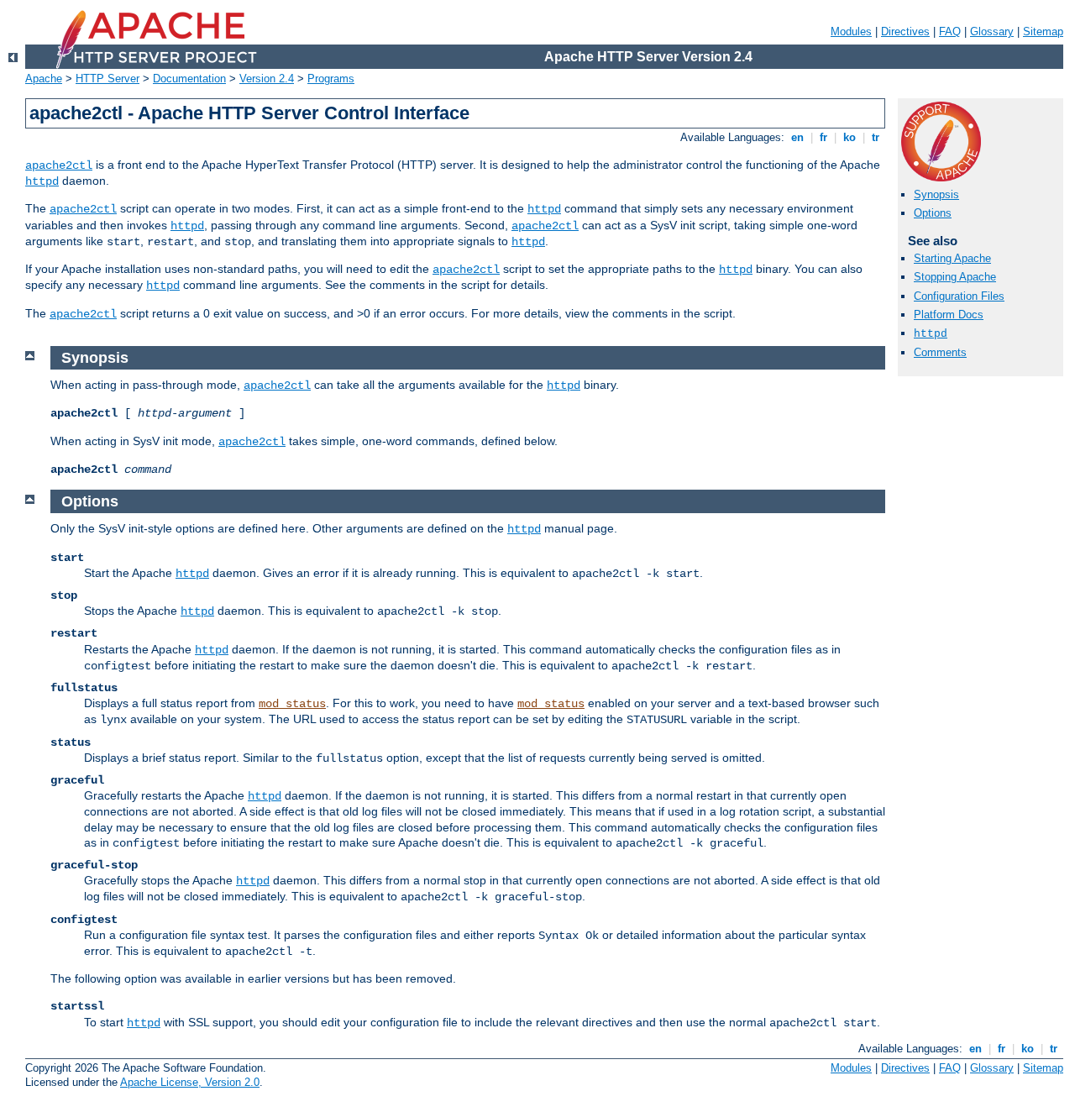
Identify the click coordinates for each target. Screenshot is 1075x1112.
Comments (940, 352)
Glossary (992, 31)
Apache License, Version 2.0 (190, 1082)
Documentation (189, 78)
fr (823, 137)
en (797, 137)
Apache (43, 78)
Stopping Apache (955, 276)
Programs (330, 78)
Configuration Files (959, 296)
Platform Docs (948, 314)
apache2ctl (58, 165)
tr (875, 137)
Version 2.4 (266, 78)
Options (933, 213)
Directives (905, 31)
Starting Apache (952, 258)
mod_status (292, 704)
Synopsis (936, 194)
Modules (851, 31)
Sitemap (1043, 31)
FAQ (950, 31)
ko (849, 137)
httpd (42, 181)
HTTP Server (107, 78)
